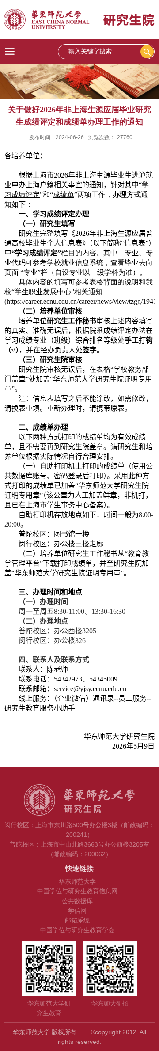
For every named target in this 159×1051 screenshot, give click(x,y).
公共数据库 (77, 900)
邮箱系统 (77, 920)
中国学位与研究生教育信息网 (77, 891)
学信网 (77, 910)
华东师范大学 (77, 881)
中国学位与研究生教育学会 (77, 930)
